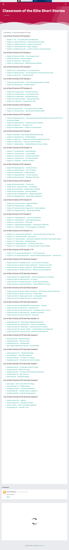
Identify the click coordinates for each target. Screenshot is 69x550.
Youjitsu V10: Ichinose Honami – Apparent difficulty (22, 203)
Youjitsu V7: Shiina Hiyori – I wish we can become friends (24, 141)
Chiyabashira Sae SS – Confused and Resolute (21, 388)
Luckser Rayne (41, 545)
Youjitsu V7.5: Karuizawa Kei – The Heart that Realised (23, 156)
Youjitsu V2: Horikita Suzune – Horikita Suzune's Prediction (24, 63)
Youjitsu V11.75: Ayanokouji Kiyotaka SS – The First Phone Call (26, 253)
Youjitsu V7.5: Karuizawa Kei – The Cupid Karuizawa (22, 158)
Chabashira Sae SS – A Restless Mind (18, 343)
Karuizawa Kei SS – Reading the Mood (18, 338)
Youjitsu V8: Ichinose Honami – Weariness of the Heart (23, 177)
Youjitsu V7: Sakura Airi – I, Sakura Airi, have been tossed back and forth (28, 139)
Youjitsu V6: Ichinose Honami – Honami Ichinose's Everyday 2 (25, 123)
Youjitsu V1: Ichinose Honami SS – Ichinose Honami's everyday (25, 42)
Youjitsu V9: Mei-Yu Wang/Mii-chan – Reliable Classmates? (24, 194)
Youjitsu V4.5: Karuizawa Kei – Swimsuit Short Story (22, 92)
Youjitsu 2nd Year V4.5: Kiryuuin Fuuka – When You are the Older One (27, 331)
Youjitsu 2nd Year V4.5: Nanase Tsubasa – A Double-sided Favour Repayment (30, 329)
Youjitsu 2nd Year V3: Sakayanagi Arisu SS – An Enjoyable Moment (27, 296)
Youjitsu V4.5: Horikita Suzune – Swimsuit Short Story (23, 94)
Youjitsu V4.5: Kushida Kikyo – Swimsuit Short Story (22, 96)
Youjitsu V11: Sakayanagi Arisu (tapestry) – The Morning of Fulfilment (27, 224)
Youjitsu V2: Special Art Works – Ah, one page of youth (23, 56)
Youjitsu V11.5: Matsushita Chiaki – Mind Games (21, 236)
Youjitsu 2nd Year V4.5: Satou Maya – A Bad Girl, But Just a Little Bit (27, 327)
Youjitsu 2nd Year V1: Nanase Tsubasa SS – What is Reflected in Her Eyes (28, 267)
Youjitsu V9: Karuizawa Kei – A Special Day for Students (23, 189)
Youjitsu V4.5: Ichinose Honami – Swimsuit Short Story (23, 99)
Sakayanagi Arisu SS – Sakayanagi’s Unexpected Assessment (25, 322)
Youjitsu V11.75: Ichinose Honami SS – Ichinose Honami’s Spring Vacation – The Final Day (34, 255)
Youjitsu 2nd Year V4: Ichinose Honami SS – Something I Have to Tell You (28, 310)
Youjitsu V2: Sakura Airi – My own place (18, 61)
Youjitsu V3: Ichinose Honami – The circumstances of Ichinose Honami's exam (30, 73)
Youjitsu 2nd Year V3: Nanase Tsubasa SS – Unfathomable (24, 293)
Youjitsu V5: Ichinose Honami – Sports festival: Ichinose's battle (26, 111)
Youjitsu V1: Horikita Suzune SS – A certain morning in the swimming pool (29, 49)
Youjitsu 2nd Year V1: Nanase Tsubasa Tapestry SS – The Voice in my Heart (29, 265)
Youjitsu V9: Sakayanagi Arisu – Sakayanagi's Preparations (24, 196)
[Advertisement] (34, 424)
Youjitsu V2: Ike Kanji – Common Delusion (19, 58)
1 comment (6, 15)
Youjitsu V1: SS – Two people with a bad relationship (22, 39)
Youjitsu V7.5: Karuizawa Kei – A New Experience (21, 151)
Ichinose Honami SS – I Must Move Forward (20, 403)
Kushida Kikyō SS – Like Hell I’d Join (18, 407)
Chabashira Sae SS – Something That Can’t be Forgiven (23, 360)
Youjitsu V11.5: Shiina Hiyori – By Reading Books (21, 241)
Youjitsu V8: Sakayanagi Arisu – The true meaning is (22, 175)
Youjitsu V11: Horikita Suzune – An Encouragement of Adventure (26, 227)
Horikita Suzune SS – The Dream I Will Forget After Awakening (25, 372)
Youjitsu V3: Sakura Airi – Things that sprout (20, 75)
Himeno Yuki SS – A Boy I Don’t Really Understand (22, 405)
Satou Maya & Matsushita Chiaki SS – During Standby (23, 345)
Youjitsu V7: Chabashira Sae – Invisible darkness (21, 137)
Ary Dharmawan (11, 492)
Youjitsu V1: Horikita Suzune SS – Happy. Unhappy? (22, 46)
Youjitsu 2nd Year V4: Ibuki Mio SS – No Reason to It (22, 308)
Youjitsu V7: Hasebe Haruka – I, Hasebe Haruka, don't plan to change (27, 144)
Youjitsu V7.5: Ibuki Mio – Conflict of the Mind (20, 160)
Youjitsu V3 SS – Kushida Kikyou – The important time (23, 70)
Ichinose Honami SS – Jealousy (16, 400)
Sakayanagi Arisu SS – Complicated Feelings (20, 353)
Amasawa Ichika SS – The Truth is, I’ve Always (20, 357)
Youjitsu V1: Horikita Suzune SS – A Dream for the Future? (24, 44)
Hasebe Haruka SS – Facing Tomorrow (18, 341)
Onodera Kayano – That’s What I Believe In (19, 355)
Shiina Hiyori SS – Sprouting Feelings (18, 376)
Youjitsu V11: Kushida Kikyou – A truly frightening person (24, 220)
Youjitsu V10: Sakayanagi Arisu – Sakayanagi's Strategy (23, 210)
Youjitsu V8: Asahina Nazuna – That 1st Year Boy (21, 170)
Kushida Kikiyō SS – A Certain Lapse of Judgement (22, 391)
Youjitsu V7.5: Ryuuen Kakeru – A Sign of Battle (21, 153)
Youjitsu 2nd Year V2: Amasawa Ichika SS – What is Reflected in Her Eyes (28, 284)
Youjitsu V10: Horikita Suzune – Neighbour (19, 206)
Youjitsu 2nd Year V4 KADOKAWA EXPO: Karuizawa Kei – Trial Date (27, 305)
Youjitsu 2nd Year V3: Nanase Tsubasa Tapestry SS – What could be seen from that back (33, 291)
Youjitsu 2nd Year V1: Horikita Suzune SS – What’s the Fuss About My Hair (29, 270)
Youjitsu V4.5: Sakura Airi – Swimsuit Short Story (21, 101)
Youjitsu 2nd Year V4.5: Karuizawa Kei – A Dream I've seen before (26, 324)
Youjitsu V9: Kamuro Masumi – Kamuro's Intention (22, 191)
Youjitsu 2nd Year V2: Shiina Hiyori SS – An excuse (22, 279)
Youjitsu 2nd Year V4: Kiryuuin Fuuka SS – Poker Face (23, 315)
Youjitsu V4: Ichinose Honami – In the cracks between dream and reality (28, 82)
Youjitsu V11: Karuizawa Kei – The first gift (19, 222)
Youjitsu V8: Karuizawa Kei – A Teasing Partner (21, 172)
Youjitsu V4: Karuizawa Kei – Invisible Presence (21, 84)
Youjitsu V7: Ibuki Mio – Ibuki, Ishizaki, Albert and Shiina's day (25, 134)
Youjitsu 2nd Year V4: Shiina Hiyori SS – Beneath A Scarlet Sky (25, 312)
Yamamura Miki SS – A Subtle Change (18, 386)
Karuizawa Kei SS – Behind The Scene (18, 369)
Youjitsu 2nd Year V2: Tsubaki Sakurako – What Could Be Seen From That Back (30, 277)
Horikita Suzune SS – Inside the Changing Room (21, 393)
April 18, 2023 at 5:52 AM (22, 491)
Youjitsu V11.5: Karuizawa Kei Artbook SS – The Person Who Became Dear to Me (31, 234)
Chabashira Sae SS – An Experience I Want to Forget (22, 367)
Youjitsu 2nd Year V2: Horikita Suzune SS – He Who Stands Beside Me (27, 281)
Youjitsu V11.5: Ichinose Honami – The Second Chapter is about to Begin (28, 246)
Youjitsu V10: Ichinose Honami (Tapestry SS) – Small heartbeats (26, 208)
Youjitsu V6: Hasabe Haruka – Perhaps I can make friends (24, 127)
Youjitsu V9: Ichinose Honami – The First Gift (20, 184)
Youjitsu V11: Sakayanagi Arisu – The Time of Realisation (24, 217)
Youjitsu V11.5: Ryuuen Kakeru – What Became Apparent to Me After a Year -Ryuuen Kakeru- (34, 239)
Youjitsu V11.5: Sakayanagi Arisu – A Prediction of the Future (25, 243)
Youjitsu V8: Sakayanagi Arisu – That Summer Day (22, 168)
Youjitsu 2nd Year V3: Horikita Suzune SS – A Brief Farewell (24, 298)
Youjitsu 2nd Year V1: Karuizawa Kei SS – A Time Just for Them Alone (27, 262)
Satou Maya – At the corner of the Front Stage (20, 384)
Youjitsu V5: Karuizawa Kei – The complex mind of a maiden (25, 108)
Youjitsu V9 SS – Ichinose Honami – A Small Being (22, 187)
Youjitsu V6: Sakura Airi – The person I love (19, 125)
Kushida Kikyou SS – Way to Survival (18, 374)
